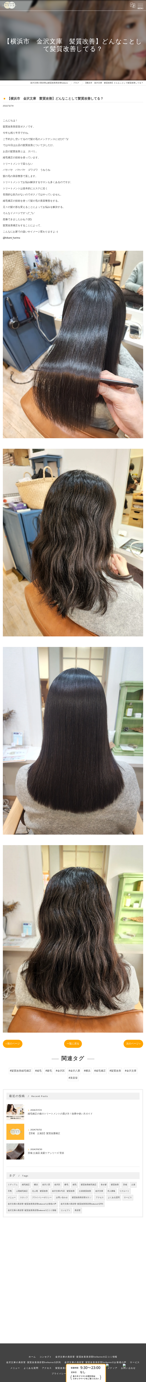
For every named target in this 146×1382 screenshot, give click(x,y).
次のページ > (133, 1044)
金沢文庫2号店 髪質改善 (63, 1191)
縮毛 (75, 1184)
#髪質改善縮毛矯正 (20, 1071)
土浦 (133, 1184)
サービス (128, 1197)
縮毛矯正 (26, 1184)
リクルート (124, 1191)
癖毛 (66, 1184)
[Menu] (140, 5)
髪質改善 (115, 1184)
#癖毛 (48, 1071)
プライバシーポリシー (42, 1197)
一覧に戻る (73, 1044)
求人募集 (111, 1191)
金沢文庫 (99, 1191)
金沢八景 (46, 1184)
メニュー (12, 1197)
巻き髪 (104, 1184)
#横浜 (87, 1071)
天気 (10, 1191)
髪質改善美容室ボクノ (82, 1197)
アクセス (100, 1197)
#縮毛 (38, 1071)
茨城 (125, 1184)
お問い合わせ (62, 1197)
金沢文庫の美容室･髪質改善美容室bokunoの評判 (82, 1204)
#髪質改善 (115, 1071)
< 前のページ (13, 1044)
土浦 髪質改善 (85, 1191)
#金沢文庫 (130, 1071)
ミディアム (13, 1184)
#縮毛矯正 (100, 1071)
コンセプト (65, 1210)
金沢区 (57, 1184)
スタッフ (24, 1197)
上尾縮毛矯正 (22, 1191)
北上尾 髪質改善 (40, 1191)
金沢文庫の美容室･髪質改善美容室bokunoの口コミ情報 (32, 1210)
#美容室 (73, 1078)
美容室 (77, 1210)
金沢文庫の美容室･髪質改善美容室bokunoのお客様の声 (32, 1204)
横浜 (36, 1184)
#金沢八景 (74, 1071)
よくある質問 (114, 1197)
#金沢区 (60, 1071)
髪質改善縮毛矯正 (89, 1184)
